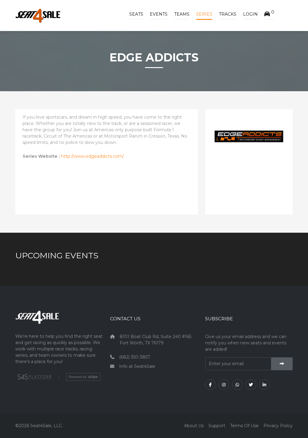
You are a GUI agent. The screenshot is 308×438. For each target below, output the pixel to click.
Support (216, 425)
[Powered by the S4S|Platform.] (33, 376)
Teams (181, 14)
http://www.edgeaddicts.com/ (92, 156)
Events (159, 14)
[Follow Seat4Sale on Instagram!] (224, 384)
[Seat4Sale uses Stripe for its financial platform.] (83, 377)
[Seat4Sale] (59, 322)
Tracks (227, 14)
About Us (194, 425)
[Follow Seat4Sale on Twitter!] (251, 384)
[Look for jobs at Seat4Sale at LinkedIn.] (264, 384)
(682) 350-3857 (134, 357)
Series (204, 14)
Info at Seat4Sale (137, 366)
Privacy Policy (278, 425)
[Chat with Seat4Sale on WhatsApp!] (237, 384)
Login (250, 14)
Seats (136, 14)
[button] (269, 14)
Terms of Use (244, 425)
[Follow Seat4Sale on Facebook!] (210, 384)
